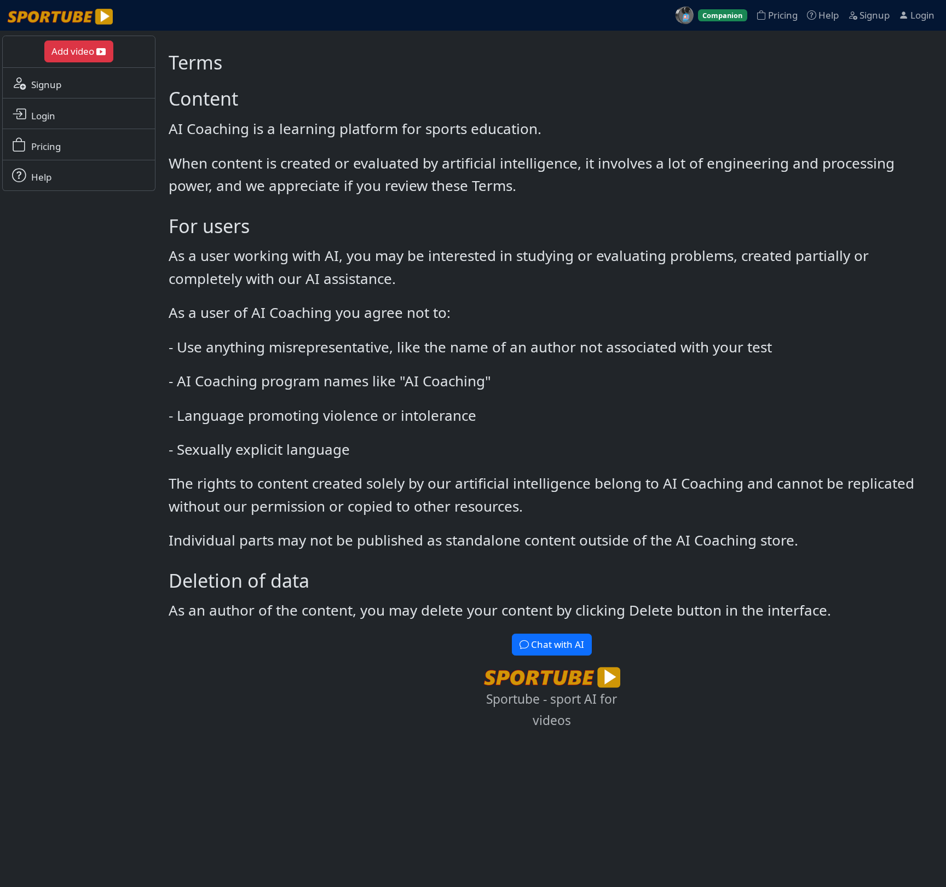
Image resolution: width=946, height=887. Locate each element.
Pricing (782, 15)
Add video (73, 51)
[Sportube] (60, 15)
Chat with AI (556, 644)
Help (827, 15)
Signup (873, 15)
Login (921, 15)
